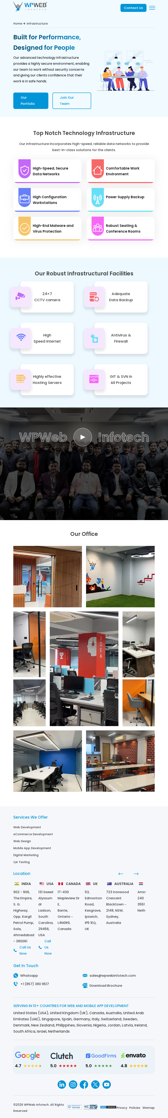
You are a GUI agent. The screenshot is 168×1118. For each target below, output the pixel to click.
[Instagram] (72, 1084)
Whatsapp (29, 975)
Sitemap (148, 1108)
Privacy (122, 1108)
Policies (134, 1108)
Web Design (22, 841)
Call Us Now (25, 950)
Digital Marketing (26, 855)
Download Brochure (106, 985)
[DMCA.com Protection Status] (108, 1108)
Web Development (27, 827)
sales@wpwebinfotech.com (113, 975)
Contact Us (133, 8)
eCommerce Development (33, 834)
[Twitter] (95, 1084)
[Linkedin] (61, 1084)
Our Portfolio (28, 100)
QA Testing (21, 862)
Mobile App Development (32, 848)
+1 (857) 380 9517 (34, 984)
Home (17, 24)
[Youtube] (106, 1084)
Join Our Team (67, 100)
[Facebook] (84, 1084)
